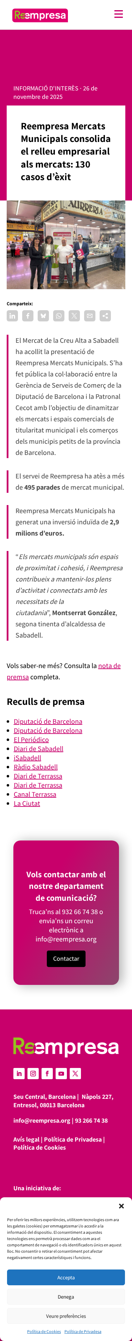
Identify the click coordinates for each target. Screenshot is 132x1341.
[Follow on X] (75, 1073)
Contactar (66, 958)
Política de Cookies (44, 1331)
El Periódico (31, 739)
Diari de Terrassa (38, 776)
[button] (121, 1206)
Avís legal (26, 1139)
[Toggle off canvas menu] (99, 14)
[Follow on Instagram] (33, 1073)
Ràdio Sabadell (36, 766)
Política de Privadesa (82, 1331)
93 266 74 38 (91, 1120)
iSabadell (27, 757)
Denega (66, 1296)
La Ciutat (27, 803)
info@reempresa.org (66, 939)
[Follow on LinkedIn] (19, 1073)
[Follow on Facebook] (47, 1073)
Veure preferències (66, 1316)
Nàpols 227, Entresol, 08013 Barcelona (63, 1100)
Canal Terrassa (35, 794)
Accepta (66, 1277)
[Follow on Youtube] (61, 1073)
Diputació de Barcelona (48, 721)
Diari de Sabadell (38, 748)
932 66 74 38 (80, 911)
